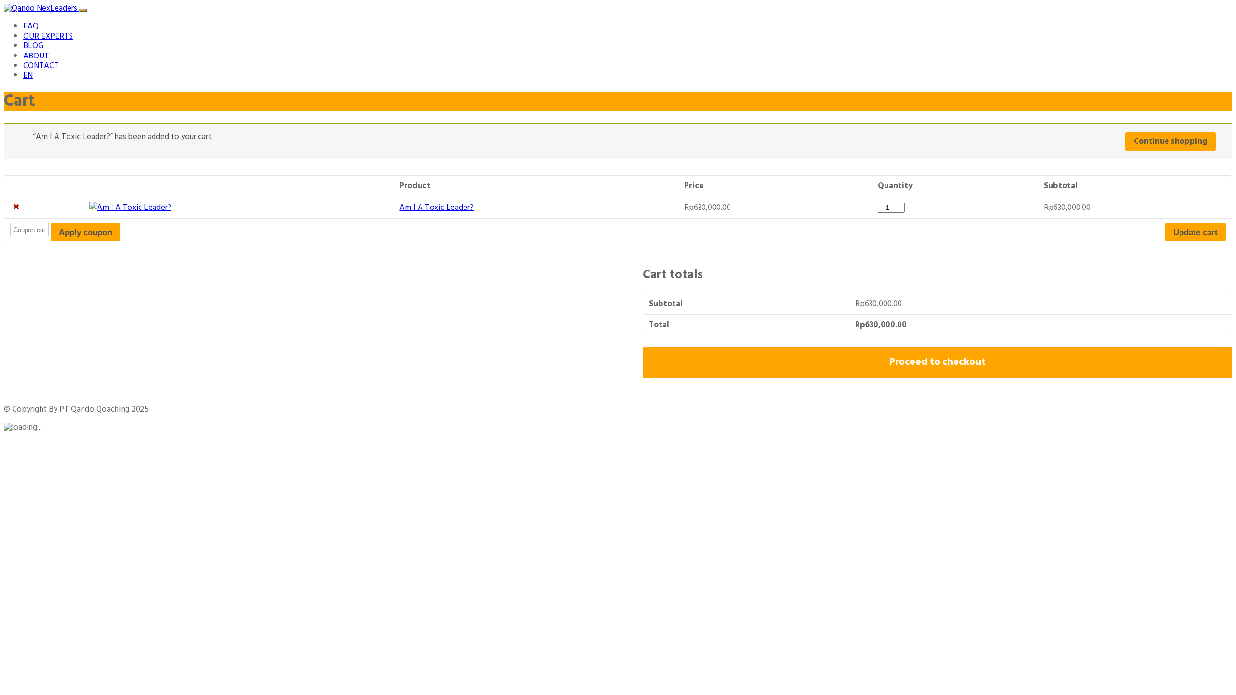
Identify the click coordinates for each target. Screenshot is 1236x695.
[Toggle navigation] (83, 10)
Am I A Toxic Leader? (436, 207)
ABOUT (36, 56)
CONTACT (41, 65)
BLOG (33, 46)
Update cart (1195, 232)
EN (28, 75)
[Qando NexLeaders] (41, 8)
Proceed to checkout (937, 362)
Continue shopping (1171, 141)
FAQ (31, 26)
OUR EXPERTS (48, 36)
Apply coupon (85, 232)
